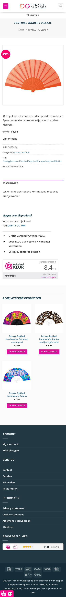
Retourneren (10, 488)
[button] (5, 6)
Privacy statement (14, 508)
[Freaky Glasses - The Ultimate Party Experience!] (33, 6)
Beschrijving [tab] (10, 183)
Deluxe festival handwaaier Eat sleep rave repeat (17, 339)
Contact (7, 469)
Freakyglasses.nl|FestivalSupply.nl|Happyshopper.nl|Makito (32, 161)
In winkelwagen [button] (17, 352)
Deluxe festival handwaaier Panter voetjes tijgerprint (49, 339)
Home (21, 30)
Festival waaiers (38, 30)
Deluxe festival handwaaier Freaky (17, 394)
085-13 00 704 (16, 225)
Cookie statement (13, 514)
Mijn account (10, 444)
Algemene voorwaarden (16, 520)
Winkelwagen (11, 450)
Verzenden (9, 482)
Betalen (7, 476)
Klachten (8, 527)
